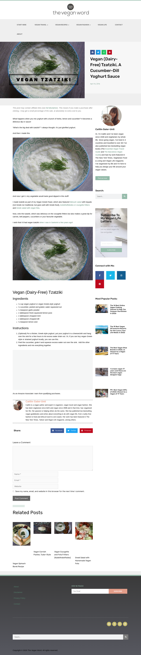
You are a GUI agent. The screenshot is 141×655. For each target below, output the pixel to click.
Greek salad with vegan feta (27, 208)
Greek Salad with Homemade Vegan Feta (83, 560)
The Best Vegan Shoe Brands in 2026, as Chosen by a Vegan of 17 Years (118, 351)
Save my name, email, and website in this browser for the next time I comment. (50, 491)
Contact (17, 604)
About (16, 587)
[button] (92, 52)
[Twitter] (110, 275)
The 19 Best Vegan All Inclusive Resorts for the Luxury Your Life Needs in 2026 (118, 329)
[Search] (124, 196)
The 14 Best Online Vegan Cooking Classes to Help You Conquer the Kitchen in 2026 (118, 309)
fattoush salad (75, 202)
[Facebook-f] (99, 275)
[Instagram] (121, 275)
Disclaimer (18, 592)
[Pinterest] (99, 284)
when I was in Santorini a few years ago (55, 222)
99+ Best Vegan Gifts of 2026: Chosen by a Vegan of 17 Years (118, 392)
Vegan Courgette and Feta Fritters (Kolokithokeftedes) (62, 555)
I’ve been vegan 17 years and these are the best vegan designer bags (118, 372)
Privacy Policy (19, 598)
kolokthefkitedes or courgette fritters (75, 205)
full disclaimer (51, 108)
